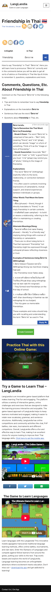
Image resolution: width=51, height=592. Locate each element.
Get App (16, 589)
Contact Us (6, 589)
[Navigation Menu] (46, 5)
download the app (19, 567)
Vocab (18, 26)
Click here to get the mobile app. (30, 438)
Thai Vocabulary (8, 26)
